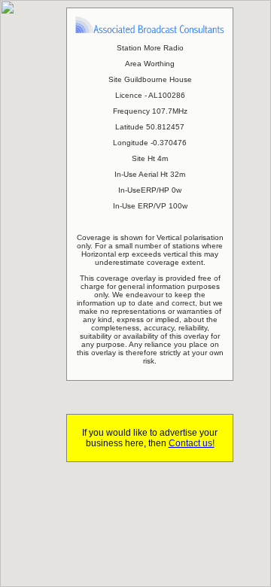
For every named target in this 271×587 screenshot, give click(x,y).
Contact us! (192, 443)
